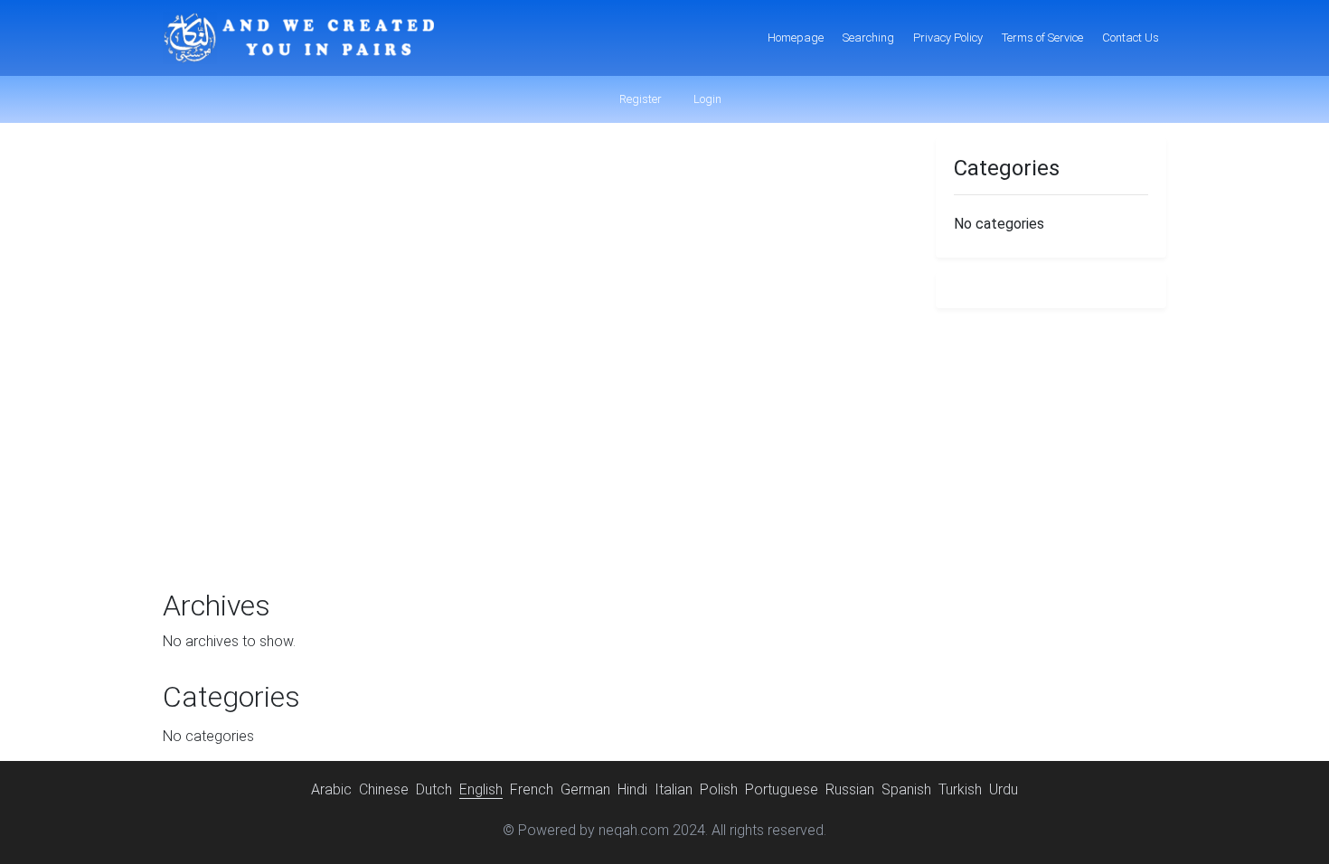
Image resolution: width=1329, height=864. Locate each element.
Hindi (632, 789)
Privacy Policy (948, 37)
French (531, 789)
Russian (849, 789)
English (481, 789)
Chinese (384, 789)
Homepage (796, 37)
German (585, 789)
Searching (868, 37)
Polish (719, 789)
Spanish (906, 789)
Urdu (1003, 789)
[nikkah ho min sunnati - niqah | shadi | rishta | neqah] (298, 38)
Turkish (960, 789)
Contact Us (1130, 37)
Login (706, 99)
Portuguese (781, 789)
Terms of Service (1042, 37)
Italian (674, 789)
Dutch (434, 789)
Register (639, 99)
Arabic (331, 789)
